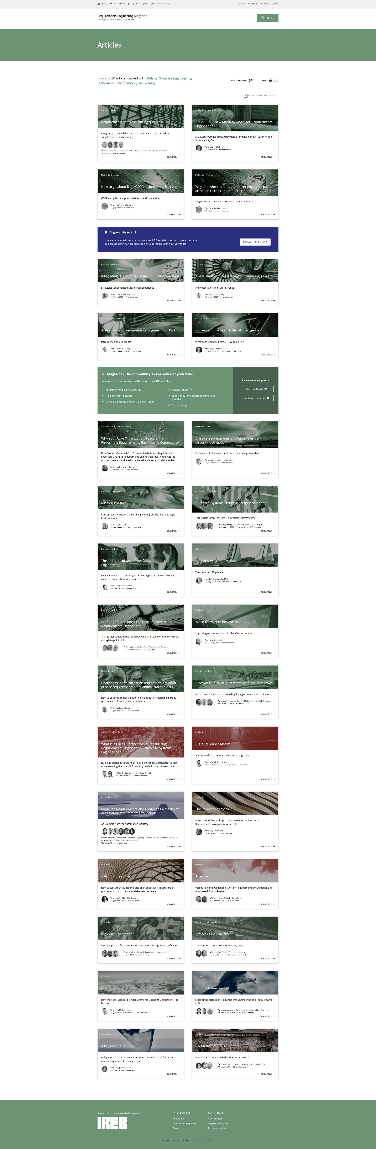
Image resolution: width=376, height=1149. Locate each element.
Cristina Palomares (234, 1064)
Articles (241, 4)
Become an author (217, 1128)
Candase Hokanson (237, 952)
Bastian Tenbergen (118, 837)
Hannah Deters (132, 150)
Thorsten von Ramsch (222, 460)
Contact (176, 1128)
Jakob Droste (146, 150)
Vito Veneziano (163, 647)
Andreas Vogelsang (136, 837)
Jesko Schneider (253, 1010)
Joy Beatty (223, 952)
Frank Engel (266, 1010)
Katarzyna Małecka (127, 585)
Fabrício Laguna (220, 762)
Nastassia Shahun (127, 294)
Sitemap (167, 1140)
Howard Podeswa (126, 467)
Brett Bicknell (225, 898)
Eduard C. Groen (117, 150)
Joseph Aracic (125, 1067)
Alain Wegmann (243, 524)
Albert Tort (218, 830)
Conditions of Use (202, 1140)
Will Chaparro (265, 701)
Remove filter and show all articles (261, 95)
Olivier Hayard (257, 524)
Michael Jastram (132, 773)
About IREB (178, 1118)
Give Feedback (215, 1118)
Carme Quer (249, 1064)
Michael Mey (218, 294)
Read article (172, 157)
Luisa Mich (224, 579)
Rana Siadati (137, 647)
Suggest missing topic (255, 242)
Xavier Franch (262, 1064)
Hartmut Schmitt (159, 150)
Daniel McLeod (163, 952)
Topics (269, 18)
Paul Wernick (150, 647)
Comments (253, 4)
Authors (265, 4)
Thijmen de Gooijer (234, 701)
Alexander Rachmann (235, 1010)
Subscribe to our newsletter (254, 398)
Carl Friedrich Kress (127, 898)
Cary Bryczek (145, 773)
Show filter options (239, 80)
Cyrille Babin (218, 147)
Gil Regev (230, 524)
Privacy (187, 1140)
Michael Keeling (251, 701)
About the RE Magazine (184, 1123)
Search (275, 4)
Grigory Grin (218, 640)
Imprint (177, 1140)
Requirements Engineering (122, 17)
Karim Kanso (237, 898)
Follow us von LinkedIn (254, 389)
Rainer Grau (124, 525)
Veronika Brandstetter (129, 840)
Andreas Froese (168, 837)
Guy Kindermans (126, 205)
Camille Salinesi (220, 348)
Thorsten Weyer (153, 837)
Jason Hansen (125, 708)
